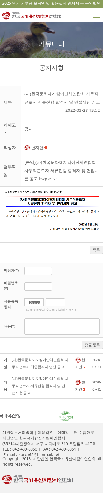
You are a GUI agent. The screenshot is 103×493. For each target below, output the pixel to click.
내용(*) (9, 326)
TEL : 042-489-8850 (19, 449)
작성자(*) (11, 270)
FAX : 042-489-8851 (58, 449)
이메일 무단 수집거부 (75, 432)
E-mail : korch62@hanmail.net (30, 454)
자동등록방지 (11, 304)
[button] (27, 147)
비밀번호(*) (11, 285)
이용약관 (45, 432)
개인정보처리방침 (17, 432)
